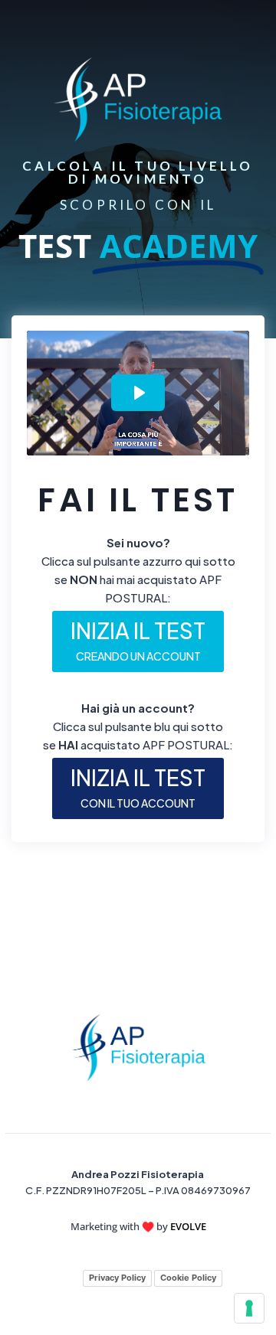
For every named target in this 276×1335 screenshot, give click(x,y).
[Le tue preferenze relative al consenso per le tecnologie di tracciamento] (249, 1308)
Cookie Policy (188, 1277)
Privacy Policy (117, 1277)
